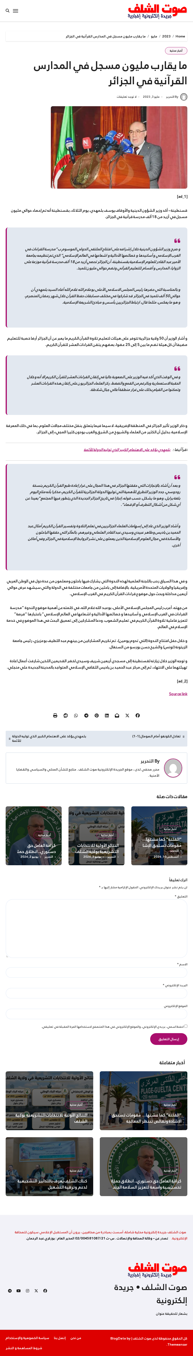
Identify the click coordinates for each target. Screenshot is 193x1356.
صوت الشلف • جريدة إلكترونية (150, 1294)
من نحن (76, 1338)
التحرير (147, 761)
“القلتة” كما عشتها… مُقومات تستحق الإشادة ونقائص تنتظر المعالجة (160, 845)
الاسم (182, 964)
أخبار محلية (176, 50)
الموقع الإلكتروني (175, 1006)
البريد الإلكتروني (175, 985)
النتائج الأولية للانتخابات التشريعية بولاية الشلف (97, 848)
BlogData (118, 1338)
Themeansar (177, 1344)
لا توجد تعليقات (127, 97)
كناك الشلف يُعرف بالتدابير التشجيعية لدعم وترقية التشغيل (52, 1184)
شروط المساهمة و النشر (24, 1348)
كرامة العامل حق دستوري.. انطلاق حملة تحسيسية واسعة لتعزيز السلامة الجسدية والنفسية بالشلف (144, 1187)
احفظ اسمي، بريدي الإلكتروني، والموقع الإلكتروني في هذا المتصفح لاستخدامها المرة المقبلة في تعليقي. (112, 1026)
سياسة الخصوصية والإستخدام (27, 1338)
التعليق (181, 896)
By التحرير (172, 96)
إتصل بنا (60, 1338)
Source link (178, 693)
